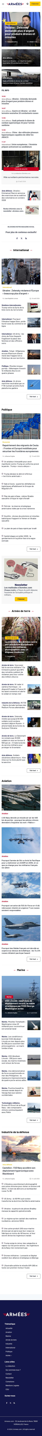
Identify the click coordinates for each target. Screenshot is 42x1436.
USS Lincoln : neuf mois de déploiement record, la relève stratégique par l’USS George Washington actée (20, 1004)
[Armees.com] (15, 3)
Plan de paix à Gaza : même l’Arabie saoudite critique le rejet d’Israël (18, 497)
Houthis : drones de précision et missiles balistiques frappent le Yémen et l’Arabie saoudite (20, 518)
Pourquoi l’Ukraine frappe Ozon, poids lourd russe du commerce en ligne (14, 322)
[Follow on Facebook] (17, 238)
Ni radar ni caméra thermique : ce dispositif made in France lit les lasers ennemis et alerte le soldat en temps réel (14, 689)
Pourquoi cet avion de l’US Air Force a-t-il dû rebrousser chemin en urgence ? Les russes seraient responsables (21, 907)
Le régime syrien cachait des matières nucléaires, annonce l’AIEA (19, 1219)
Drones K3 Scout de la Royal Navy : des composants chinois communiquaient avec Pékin (13, 1108)
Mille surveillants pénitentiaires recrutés (21, 177)
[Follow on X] (21, 238)
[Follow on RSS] (26, 238)
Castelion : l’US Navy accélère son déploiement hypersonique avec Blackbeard (18, 1170)
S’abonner (21, 599)
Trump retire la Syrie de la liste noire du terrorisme (13, 308)
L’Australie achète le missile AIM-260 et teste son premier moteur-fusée (19, 1266)
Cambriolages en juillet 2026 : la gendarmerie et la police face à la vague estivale (18, 538)
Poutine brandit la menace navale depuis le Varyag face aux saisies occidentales (12, 1091)
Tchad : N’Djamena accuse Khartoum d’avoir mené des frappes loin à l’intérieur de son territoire (13, 354)
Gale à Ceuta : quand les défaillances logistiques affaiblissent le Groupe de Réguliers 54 (18, 486)
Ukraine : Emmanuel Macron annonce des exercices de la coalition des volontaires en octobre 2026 (14, 195)
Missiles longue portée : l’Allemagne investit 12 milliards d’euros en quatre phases (14, 369)
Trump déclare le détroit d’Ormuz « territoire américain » (17, 475)
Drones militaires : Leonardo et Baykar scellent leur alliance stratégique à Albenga (20, 1256)
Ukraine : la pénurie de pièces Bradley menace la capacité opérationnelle (19, 1209)
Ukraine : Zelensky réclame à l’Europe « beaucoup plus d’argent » (20, 292)
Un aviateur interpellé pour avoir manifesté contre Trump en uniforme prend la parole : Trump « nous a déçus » (20, 463)
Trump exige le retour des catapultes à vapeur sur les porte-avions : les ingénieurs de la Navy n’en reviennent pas (20, 1245)
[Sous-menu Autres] (11, 1355)
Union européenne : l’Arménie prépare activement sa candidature (19, 145)
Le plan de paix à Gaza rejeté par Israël (20, 528)
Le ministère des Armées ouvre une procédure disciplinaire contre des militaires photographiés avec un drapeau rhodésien (21, 646)
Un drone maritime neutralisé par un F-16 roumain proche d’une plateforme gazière (13, 384)
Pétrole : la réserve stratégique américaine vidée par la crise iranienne (18, 507)
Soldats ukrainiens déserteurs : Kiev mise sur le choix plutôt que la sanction (14, 758)
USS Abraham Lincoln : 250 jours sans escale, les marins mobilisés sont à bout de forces (14, 1059)
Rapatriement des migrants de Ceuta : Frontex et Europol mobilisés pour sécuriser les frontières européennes (20, 448)
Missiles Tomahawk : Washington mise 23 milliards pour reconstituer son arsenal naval (14, 1025)
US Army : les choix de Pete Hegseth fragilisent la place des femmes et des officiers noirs (13, 338)
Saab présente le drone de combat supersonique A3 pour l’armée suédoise (18, 122)
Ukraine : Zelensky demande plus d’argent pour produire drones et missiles (20, 32)
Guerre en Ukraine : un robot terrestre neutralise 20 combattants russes (20, 112)
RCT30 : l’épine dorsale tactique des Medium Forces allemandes (14, 705)
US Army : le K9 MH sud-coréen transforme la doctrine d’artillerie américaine (21, 1199)
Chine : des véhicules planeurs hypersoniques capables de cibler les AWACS (20, 134)
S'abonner (35, 4)
